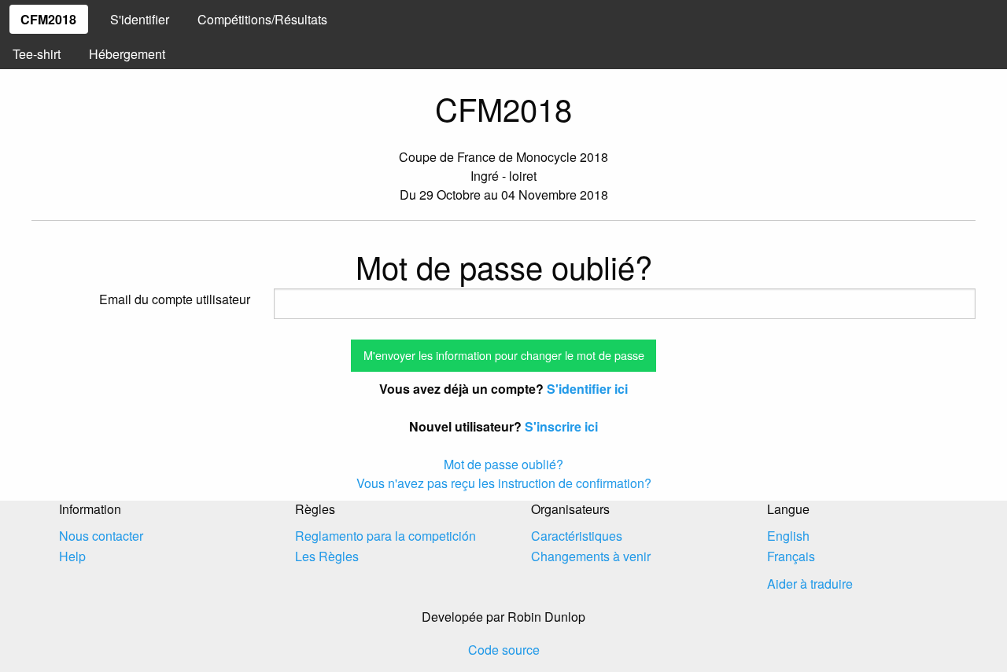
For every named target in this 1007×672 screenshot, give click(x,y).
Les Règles (327, 556)
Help (72, 556)
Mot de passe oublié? (503, 464)
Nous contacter (101, 536)
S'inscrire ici (561, 426)
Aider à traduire (810, 584)
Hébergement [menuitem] (127, 54)
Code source (504, 650)
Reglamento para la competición (385, 536)
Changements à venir (591, 556)
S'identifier (139, 19)
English (788, 536)
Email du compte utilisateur (174, 299)
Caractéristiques (576, 536)
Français (791, 556)
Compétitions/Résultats (262, 19)
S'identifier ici (587, 389)
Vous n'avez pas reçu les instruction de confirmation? (503, 483)
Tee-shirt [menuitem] (37, 54)
